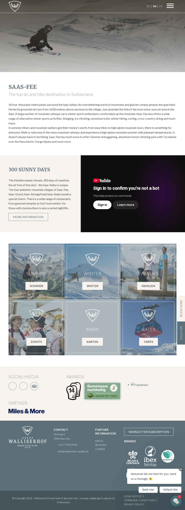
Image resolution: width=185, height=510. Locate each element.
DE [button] (148, 6)
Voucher (181, 333)
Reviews (100, 444)
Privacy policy (134, 504)
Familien (148, 286)
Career (100, 449)
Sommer (36, 286)
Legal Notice (133, 496)
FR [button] (160, 6)
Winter (92, 286)
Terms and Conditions (139, 500)
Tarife (148, 341)
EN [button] (154, 6)
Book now (181, 308)
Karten (92, 341)
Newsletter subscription (149, 431)
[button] (154, 476)
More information (28, 217)
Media (99, 440)
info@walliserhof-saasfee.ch (73, 451)
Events (36, 341)
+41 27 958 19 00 (68, 444)
